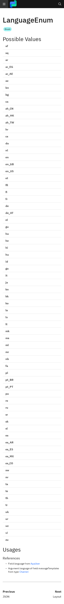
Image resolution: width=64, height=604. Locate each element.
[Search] (60, 4)
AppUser (35, 563)
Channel (24, 571)
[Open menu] (4, 4)
